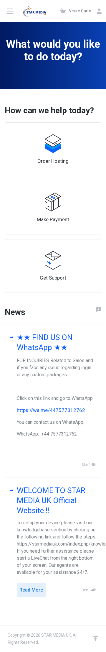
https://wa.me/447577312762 (51, 410)
